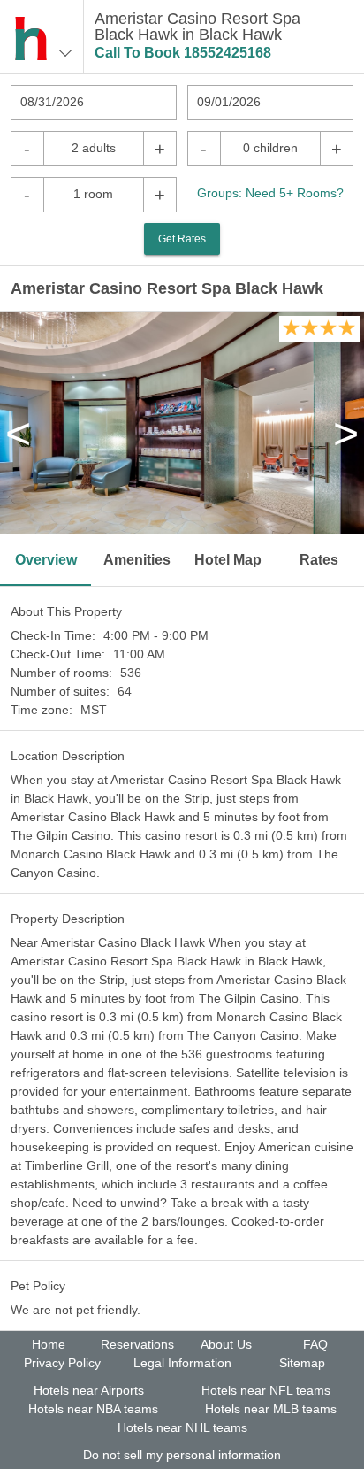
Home (48, 1344)
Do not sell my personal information (182, 1455)
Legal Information (182, 1363)
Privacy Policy (62, 1363)
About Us (226, 1344)
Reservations (137, 1344)
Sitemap (302, 1363)
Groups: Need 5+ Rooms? (270, 193)
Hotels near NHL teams (182, 1427)
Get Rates (182, 239)
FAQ (315, 1344)
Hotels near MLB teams (271, 1409)
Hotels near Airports (89, 1390)
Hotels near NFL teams (265, 1390)
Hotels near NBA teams (93, 1409)
